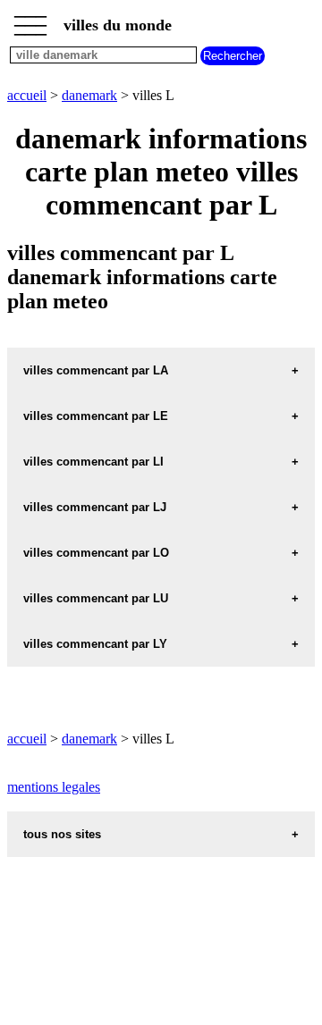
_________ (30, 20)
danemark (89, 95)
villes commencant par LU (95, 598)
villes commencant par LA (95, 370)
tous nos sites (62, 834)
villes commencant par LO (96, 552)
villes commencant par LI (93, 461)
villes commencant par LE (95, 416)
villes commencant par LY (95, 644)
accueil (27, 95)
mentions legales (53, 786)
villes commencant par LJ (94, 507)
